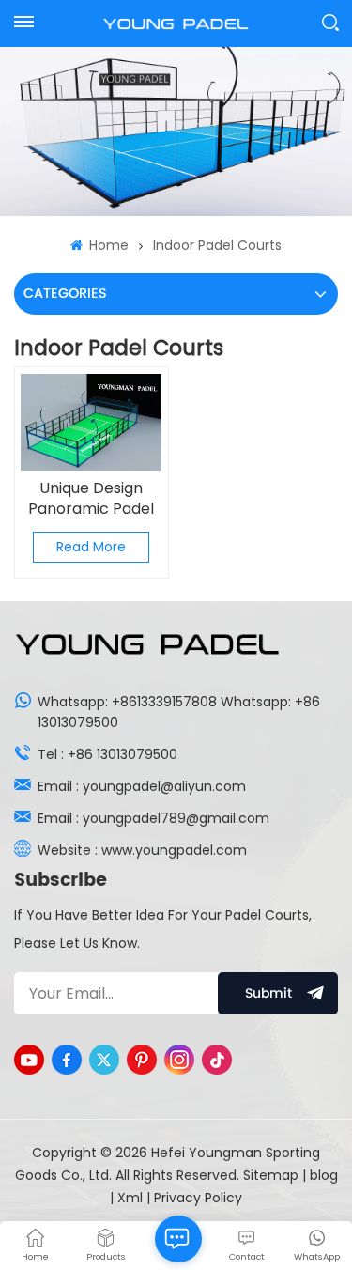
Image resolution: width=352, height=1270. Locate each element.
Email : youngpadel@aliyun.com (142, 786)
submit (268, 993)
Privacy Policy (198, 1197)
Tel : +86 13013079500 (107, 754)
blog (324, 1175)
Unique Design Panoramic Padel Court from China (91, 498)
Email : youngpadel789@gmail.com (153, 818)
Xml (130, 1197)
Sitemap (270, 1175)
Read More (91, 546)
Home (107, 245)
